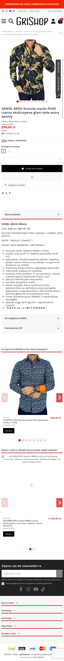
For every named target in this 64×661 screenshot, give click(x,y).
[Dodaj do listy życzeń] (32, 177)
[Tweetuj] (6, 193)
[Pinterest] (10, 193)
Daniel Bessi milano (18, 121)
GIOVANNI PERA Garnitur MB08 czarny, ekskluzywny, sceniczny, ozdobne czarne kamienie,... (22, 523)
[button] (18, 101)
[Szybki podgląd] (34, 414)
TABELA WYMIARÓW (17, 140)
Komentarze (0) (13, 328)
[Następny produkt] (61, 33)
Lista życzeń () (56, 11)
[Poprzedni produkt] (60, 33)
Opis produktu (12, 214)
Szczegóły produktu (16, 318)
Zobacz (8, 431)
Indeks (5, 124)
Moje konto (22, 11)
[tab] (32, 215)
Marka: (5, 121)
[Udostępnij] (3, 193)
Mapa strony (35, 11)
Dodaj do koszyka (34, 168)
